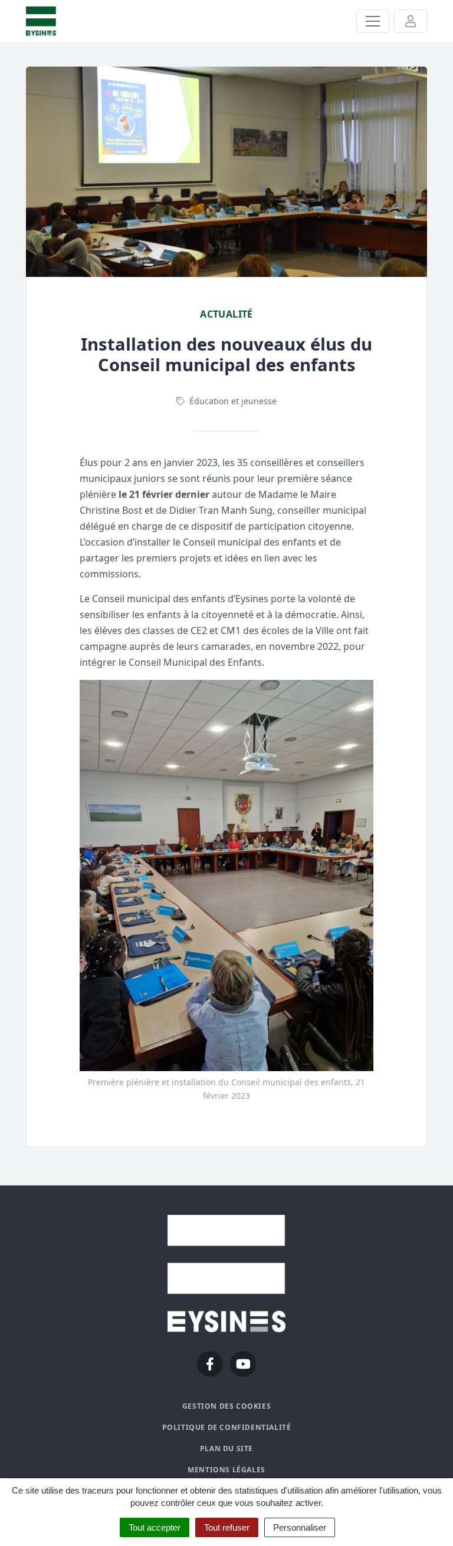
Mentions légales (226, 1470)
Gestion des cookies (226, 1406)
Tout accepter (154, 1527)
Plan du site (226, 1448)
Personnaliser (299, 1527)
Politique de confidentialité (226, 1427)
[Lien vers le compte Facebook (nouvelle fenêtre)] (210, 1364)
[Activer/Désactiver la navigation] (372, 21)
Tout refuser (227, 1527)
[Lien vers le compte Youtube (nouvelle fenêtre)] (243, 1364)
